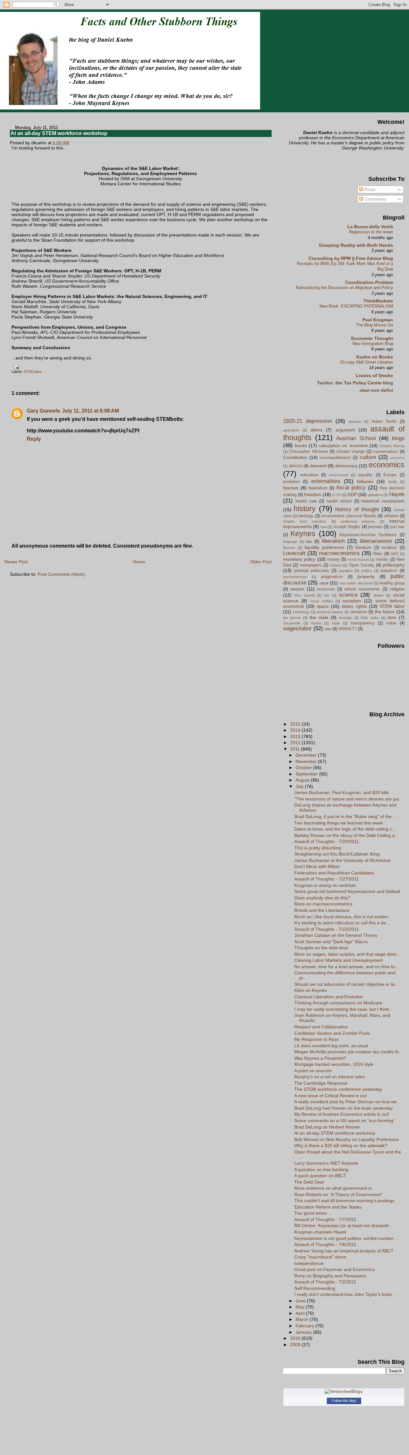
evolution (291, 481)
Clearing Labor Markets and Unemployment (338, 960)
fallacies (365, 481)
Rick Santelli (304, 595)
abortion (355, 421)
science (348, 595)
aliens (316, 429)
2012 (296, 742)
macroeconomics (339, 553)
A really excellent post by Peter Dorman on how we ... (348, 1101)
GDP (352, 494)
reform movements (362, 589)
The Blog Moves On (374, 325)
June (301, 1300)
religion (397, 588)
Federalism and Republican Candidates (334, 872)
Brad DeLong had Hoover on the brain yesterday (343, 1108)
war (328, 628)
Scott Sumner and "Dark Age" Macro (331, 941)
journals (375, 526)
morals (382, 559)
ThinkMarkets (378, 300)
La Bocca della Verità (370, 226)
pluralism (346, 571)
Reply (34, 439)
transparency (363, 623)
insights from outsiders (304, 521)
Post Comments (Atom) (61, 574)
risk (326, 595)
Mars (377, 553)
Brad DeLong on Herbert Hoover (327, 1126)
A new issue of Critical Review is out (330, 1095)
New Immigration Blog (372, 343)
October (304, 767)
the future (385, 611)
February (305, 1325)
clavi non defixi (376, 390)
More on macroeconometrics (323, 903)
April (301, 1313)
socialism (352, 600)
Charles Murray (392, 446)
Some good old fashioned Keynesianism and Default (347, 891)
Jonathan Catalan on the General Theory (335, 935)
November (307, 761)
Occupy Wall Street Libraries (366, 362)
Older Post (261, 561)
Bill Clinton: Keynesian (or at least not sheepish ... (344, 1225)
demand (318, 465)
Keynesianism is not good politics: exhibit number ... (346, 1238)
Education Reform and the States (327, 1207)
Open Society (361, 565)
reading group (391, 583)
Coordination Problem (369, 282)
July (300, 786)
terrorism (359, 611)
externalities (325, 481)
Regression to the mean (371, 231)
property (366, 576)
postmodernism (295, 577)
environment (338, 475)
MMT (395, 554)
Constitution (295, 457)
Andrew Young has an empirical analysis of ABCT (344, 1250)
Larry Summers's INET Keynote (326, 1163)
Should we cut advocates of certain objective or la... (346, 984)
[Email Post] (15, 367)
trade (336, 623)
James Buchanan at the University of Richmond (342, 860)
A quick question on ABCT (320, 1175)
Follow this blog (344, 1401)
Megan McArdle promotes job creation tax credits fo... (348, 1051)
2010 (296, 1338)
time (392, 617)
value (391, 623)
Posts (369, 189)
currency (397, 458)
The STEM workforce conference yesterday (338, 1089)
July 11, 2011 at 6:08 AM (90, 411)
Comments (374, 199)
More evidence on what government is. (333, 1188)
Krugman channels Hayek (320, 1231)
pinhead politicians (311, 570)
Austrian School (355, 438)
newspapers (311, 565)
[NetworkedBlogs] (344, 1391)
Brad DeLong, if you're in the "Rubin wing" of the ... (345, 816)
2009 (296, 1344)
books (301, 445)
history (305, 508)
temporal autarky (330, 612)
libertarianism (376, 541)
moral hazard (358, 559)
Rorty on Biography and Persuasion (330, 1275)
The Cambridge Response (321, 1083)
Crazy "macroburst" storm (320, 1256)
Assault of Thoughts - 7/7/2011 (325, 1219)
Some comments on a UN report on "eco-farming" (344, 1120)
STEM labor (33, 372)
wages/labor (297, 628)
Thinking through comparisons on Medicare (338, 1002)
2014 (296, 730)
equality (365, 474)
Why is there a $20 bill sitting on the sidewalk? (340, 1145)
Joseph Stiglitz (346, 526)
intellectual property (358, 521)
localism (389, 547)
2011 (295, 749)
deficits (295, 465)
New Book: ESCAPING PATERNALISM (356, 306)
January (304, 1332)
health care (306, 501)
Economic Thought (372, 338)
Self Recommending (314, 1288)
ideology (305, 515)
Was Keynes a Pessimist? (320, 1058)
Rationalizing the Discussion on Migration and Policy (344, 287)
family (392, 482)
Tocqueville (291, 623)
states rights (354, 606)
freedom (312, 494)
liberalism (333, 541)
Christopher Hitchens (308, 451)
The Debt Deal (309, 1182)
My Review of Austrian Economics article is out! (341, 1114)
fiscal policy (351, 488)
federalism (318, 488)
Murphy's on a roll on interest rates (329, 1076)
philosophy (394, 564)
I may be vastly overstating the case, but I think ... (344, 1009)
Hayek (397, 494)
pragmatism (332, 576)
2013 (296, 736)
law (309, 541)
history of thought (357, 509)
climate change (350, 451)
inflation (391, 515)
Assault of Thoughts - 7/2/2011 (325, 1281)
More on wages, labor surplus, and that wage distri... (347, 954)
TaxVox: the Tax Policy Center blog (355, 382)
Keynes (302, 533)
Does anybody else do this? (322, 897)
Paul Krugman (377, 319)
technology (301, 612)
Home (139, 561)
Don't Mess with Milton (317, 866)
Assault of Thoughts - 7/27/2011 (326, 878)
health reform (339, 501)
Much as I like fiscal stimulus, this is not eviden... (343, 916)
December (307, 755)
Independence (308, 1263)
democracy (346, 465)
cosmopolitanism (335, 457)
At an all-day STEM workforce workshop (59, 133)
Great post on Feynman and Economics (334, 1269)
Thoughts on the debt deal (321, 947)
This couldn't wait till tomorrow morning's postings (344, 1200)
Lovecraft (294, 553)
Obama (336, 565)
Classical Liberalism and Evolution (328, 996)
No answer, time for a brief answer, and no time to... (346, 966)
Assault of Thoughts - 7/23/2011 (326, 929)
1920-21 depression (307, 421)
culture (368, 457)
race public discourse (356, 583)
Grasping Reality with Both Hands (356, 245)
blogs (398, 438)
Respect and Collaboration (321, 1026)
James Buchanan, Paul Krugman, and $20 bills (341, 792)
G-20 (336, 495)
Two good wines (310, 1213)
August (303, 780)
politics (366, 571)
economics (387, 465)
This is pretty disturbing (317, 847)
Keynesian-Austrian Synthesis (368, 534)
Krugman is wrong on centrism (325, 885)
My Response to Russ (316, 1039)
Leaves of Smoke (374, 375)
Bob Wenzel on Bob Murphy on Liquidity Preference (346, 1139)
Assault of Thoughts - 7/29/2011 (326, 841)
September (307, 773)
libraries (289, 548)
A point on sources (313, 1070)
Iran (323, 527)
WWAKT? (347, 628)
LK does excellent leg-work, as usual (331, 1045)
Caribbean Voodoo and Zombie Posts (332, 1033)
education (309, 474)
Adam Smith (384, 421)
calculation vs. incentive (343, 445)
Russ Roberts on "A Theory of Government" (338, 1194)
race (324, 582)
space (323, 606)
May (300, 1306)
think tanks (370, 618)
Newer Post (16, 561)
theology (345, 618)
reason (297, 588)
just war (397, 526)
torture (316, 623)
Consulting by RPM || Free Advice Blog (351, 258)
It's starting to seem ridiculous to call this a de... (342, 922)
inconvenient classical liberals (348, 515)
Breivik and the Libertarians (322, 910)
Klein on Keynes (310, 990)
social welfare (321, 601)
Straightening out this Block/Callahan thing (337, 853)
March (303, 1319)
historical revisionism (382, 500)
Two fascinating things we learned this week (338, 822)
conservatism (385, 451)
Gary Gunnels (43, 411)
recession (326, 589)
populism (389, 570)
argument (345, 429)
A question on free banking (321, 1169)
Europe (390, 474)
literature (363, 547)
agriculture (291, 430)
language (290, 541)
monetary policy (299, 559)
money (333, 559)
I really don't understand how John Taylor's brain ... (345, 1294)
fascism (290, 487)
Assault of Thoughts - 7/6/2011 (325, 1244)
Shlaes (378, 595)
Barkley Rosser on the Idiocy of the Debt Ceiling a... (346, 835)
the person (292, 618)
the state (319, 617)
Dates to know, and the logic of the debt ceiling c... (345, 829)
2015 (296, 724)
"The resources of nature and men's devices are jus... (348, 798)
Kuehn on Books (374, 356)
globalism (375, 495)
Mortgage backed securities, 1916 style (334, 1064)
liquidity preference (324, 547)
